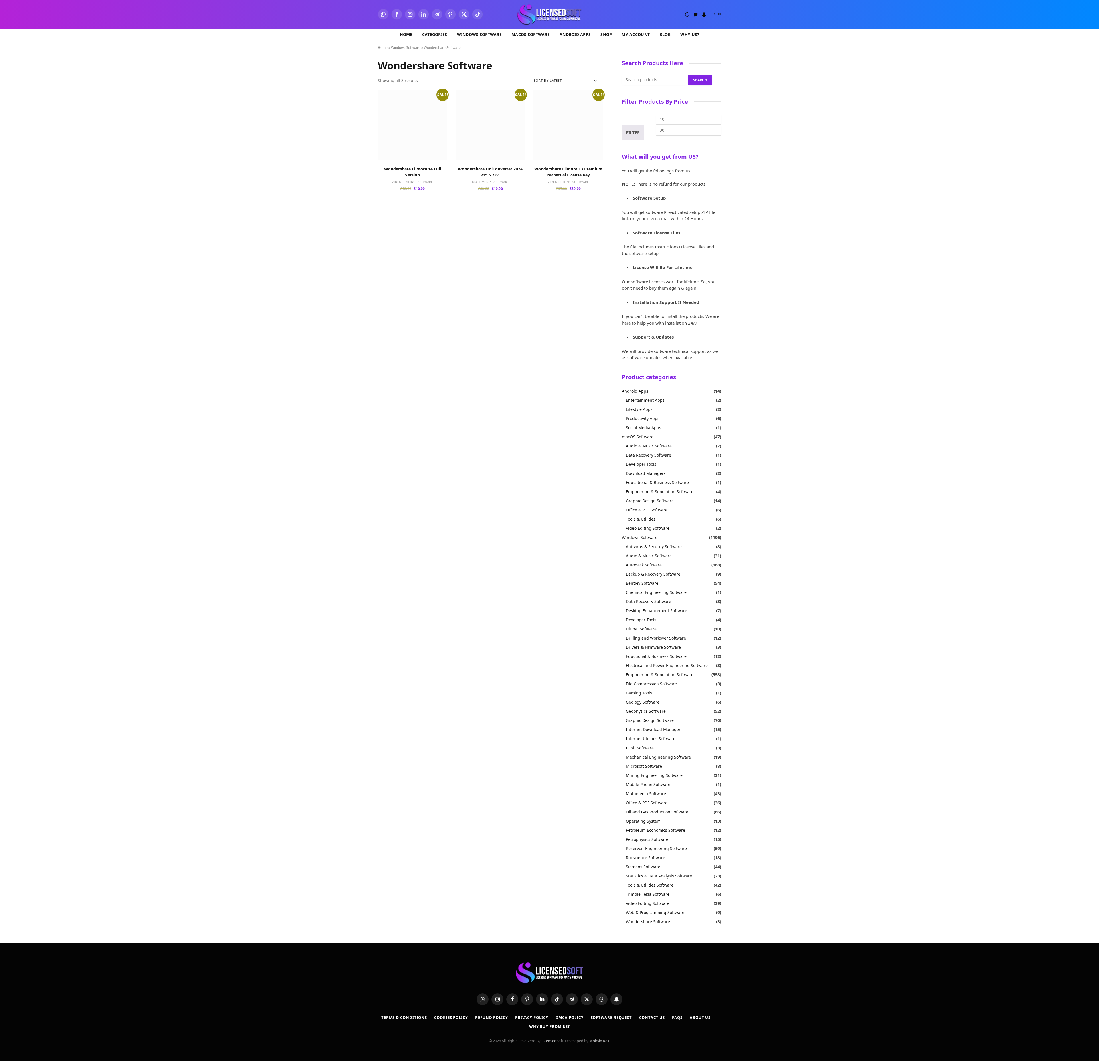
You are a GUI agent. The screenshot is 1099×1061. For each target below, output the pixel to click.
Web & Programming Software (655, 912)
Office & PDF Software (646, 510)
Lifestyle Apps (639, 409)
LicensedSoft (552, 1040)
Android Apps (575, 34)
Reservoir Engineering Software (656, 848)
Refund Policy (491, 1017)
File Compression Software (651, 683)
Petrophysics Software (647, 839)
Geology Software (642, 702)
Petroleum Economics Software (655, 830)
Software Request (611, 1017)
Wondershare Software (648, 921)
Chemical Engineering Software (656, 592)
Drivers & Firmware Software (653, 647)
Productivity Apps (642, 418)
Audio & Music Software (649, 446)
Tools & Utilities (640, 519)
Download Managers (646, 473)
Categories (434, 34)
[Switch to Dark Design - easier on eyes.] (687, 14)
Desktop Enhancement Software (656, 610)
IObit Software (640, 748)
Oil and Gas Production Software (657, 812)
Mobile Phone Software (648, 784)
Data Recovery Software (648, 455)
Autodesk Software (644, 565)
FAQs (677, 1017)
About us (700, 1017)
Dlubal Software (641, 629)
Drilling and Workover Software (656, 638)
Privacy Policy (531, 1017)
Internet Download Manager (653, 729)
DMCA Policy (570, 1017)
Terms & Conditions (404, 1017)
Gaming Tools (639, 693)
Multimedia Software (490, 182)
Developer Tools (641, 464)
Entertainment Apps (645, 400)
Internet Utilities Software (650, 738)
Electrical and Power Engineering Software (667, 665)
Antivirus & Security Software (654, 546)
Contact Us (652, 1017)
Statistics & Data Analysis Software (659, 876)
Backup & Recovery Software (653, 574)
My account (636, 34)
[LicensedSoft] (549, 14)
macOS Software (530, 34)
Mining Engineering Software (654, 775)
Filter (633, 132)
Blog (665, 34)
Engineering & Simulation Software (659, 491)
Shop (606, 34)
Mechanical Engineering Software (658, 757)
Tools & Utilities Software (649, 885)
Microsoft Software (644, 766)
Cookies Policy (451, 1017)
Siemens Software (643, 866)
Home (406, 34)
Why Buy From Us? (549, 1026)
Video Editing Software (412, 182)
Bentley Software (642, 583)
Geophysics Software (646, 711)
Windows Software (479, 34)
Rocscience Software (645, 857)
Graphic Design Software (650, 500)
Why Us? (689, 34)
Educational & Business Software (657, 482)
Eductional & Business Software (656, 656)
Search (700, 79)
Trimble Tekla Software (647, 894)
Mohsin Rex (599, 1040)
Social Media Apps (643, 427)
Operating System (643, 821)
